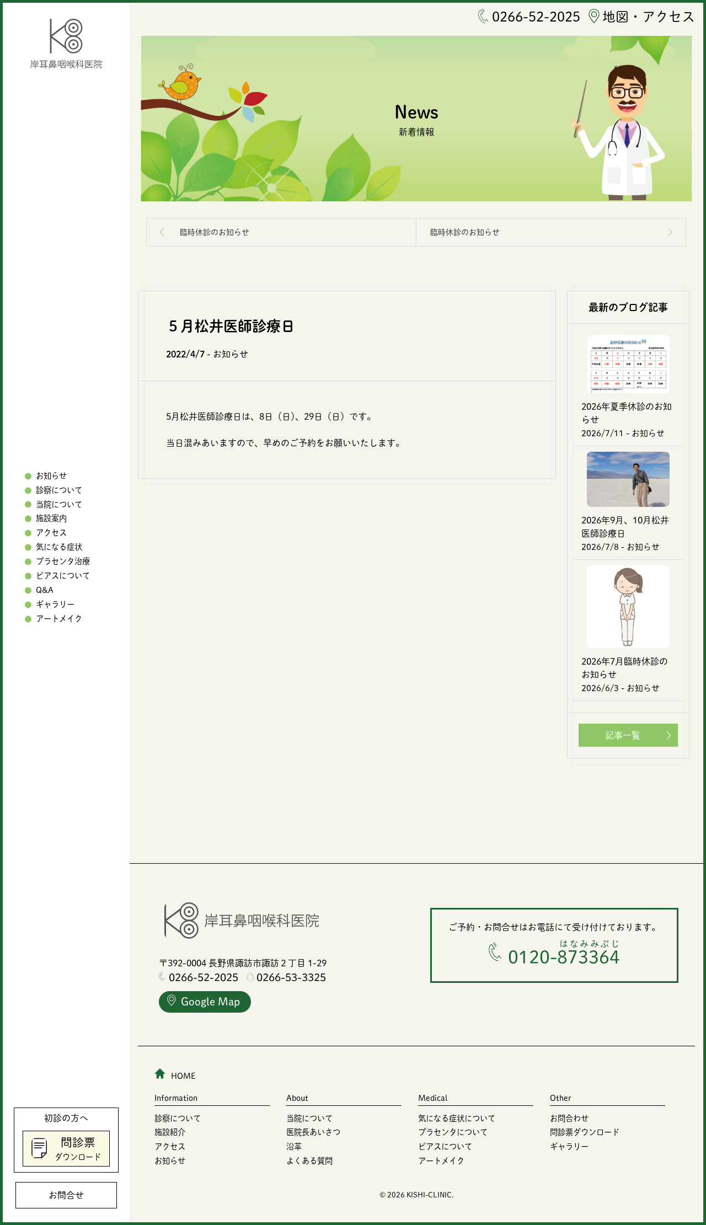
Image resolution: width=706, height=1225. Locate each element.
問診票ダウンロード (584, 1132)
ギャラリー (55, 604)
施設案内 (51, 519)
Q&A (45, 590)
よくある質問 (309, 1161)
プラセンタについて (453, 1132)
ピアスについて (63, 576)
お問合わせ (569, 1118)
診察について (59, 490)
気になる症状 (59, 547)
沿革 (294, 1146)
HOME (183, 1076)
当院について (59, 504)
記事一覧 (622, 735)
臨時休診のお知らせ (214, 232)
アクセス (51, 533)
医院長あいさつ (313, 1132)
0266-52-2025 (536, 16)
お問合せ (66, 1195)
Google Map (210, 1001)
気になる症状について (456, 1118)
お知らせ (51, 476)
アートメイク (59, 618)
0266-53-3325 (291, 977)
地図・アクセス (648, 16)
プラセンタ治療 (63, 562)
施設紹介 (169, 1132)
